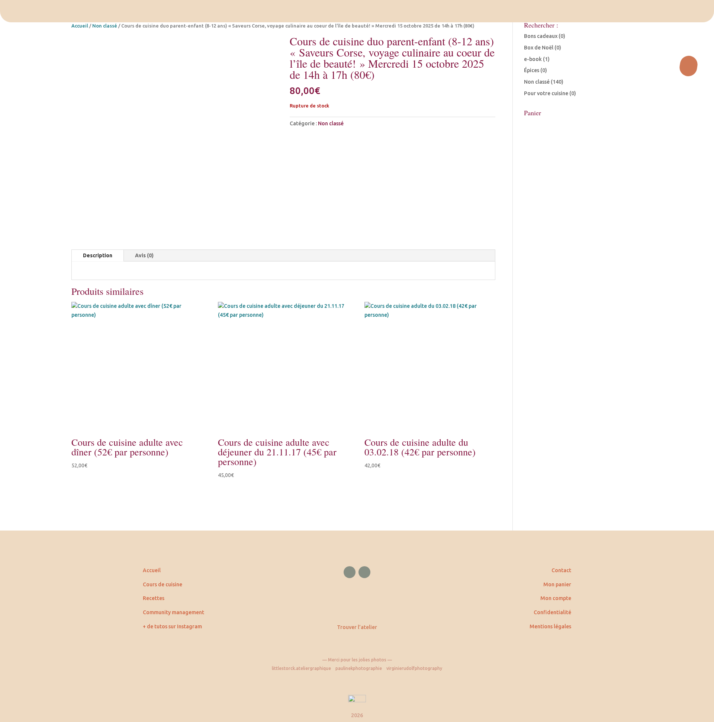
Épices (531, 70)
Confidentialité (552, 612)
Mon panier (557, 584)
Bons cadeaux (540, 36)
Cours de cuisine (162, 584)
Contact (561, 570)
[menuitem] (357, 11)
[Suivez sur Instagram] (364, 572)
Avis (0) (144, 255)
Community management (173, 612)
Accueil (79, 25)
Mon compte (555, 598)
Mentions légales (550, 626)
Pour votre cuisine (546, 93)
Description (97, 255)
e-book (533, 59)
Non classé (104, 25)
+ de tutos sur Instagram (172, 626)
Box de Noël (538, 48)
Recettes (153, 598)
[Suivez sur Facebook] (350, 572)
